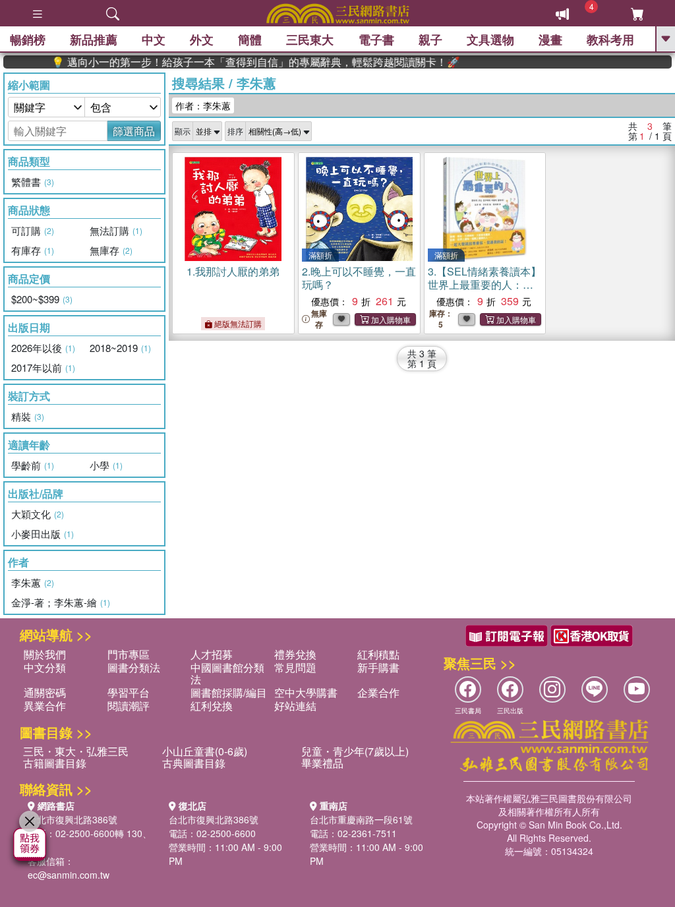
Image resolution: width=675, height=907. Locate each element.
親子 (430, 39)
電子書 (376, 39)
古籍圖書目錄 (54, 763)
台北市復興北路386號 (72, 819)
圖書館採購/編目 (229, 692)
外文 (202, 39)
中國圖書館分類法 (227, 673)
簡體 (250, 39)
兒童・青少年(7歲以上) (355, 751)
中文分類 (45, 667)
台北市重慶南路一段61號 (361, 819)
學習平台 (128, 692)
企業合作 (378, 692)
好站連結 (295, 705)
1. (233, 271)
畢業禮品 (322, 763)
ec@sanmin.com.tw (68, 874)
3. (484, 291)
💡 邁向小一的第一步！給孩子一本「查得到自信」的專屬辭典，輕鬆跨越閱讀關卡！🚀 (241, 62)
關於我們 (45, 654)
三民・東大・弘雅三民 (76, 751)
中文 (153, 39)
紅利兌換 (212, 705)
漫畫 (550, 39)
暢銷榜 (27, 39)
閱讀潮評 (128, 705)
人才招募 (212, 654)
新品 (93, 39)
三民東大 (310, 39)
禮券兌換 (295, 654)
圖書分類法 (133, 667)
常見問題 (295, 667)
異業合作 (45, 705)
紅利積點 (378, 654)
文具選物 (490, 39)
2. (359, 278)
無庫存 (319, 319)
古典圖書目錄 (193, 763)
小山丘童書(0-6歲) (204, 751)
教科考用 (610, 39)
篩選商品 (134, 130)
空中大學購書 (306, 692)
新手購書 (378, 667)
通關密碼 (45, 692)
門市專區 (128, 654)
